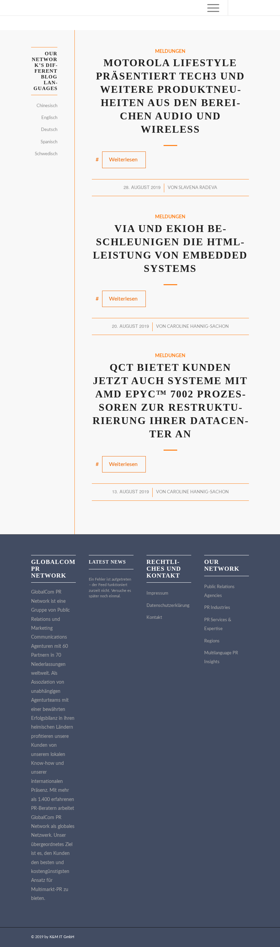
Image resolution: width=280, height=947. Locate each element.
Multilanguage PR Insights (221, 657)
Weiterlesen (123, 159)
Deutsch (49, 130)
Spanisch (49, 142)
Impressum (157, 593)
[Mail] (259, 8)
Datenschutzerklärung (168, 605)
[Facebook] (269, 8)
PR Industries (217, 608)
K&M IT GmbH (62, 937)
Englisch (49, 118)
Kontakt (154, 617)
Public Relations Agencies (219, 591)
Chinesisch (47, 106)
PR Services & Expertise (217, 624)
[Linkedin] (239, 8)
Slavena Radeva (198, 188)
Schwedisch (46, 154)
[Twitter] (249, 8)
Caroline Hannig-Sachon (198, 326)
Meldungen (170, 51)
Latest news (107, 562)
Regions (212, 641)
